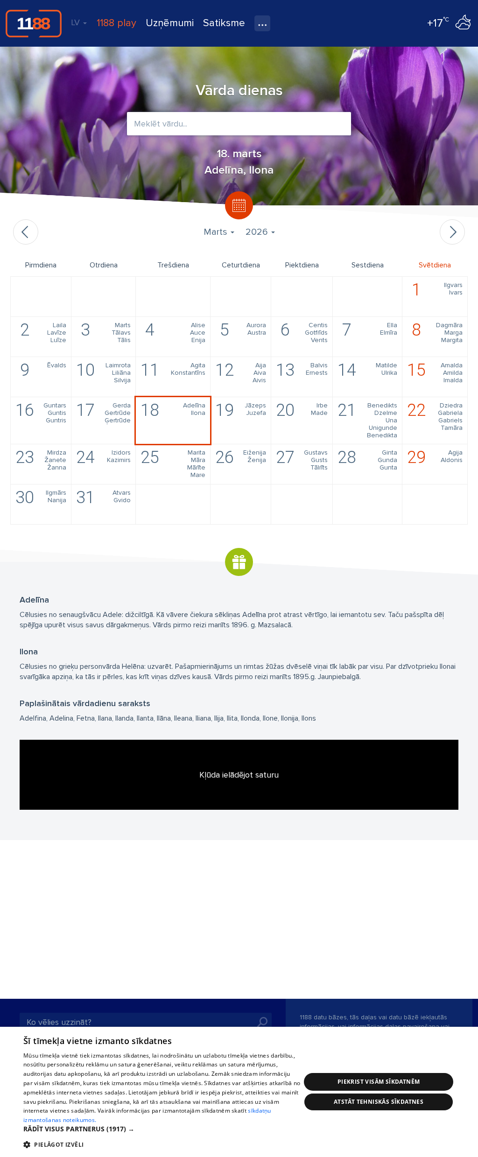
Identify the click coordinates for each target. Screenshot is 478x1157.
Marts (217, 232)
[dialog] (239, 1092)
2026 (258, 232)
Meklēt (262, 1022)
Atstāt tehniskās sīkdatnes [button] (378, 1102)
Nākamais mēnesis (452, 232)
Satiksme (224, 23)
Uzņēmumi (170, 23)
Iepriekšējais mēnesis (25, 232)
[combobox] (239, 123)
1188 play (116, 23)
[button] (162, 1129)
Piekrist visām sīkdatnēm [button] (378, 1082)
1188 (34, 23)
